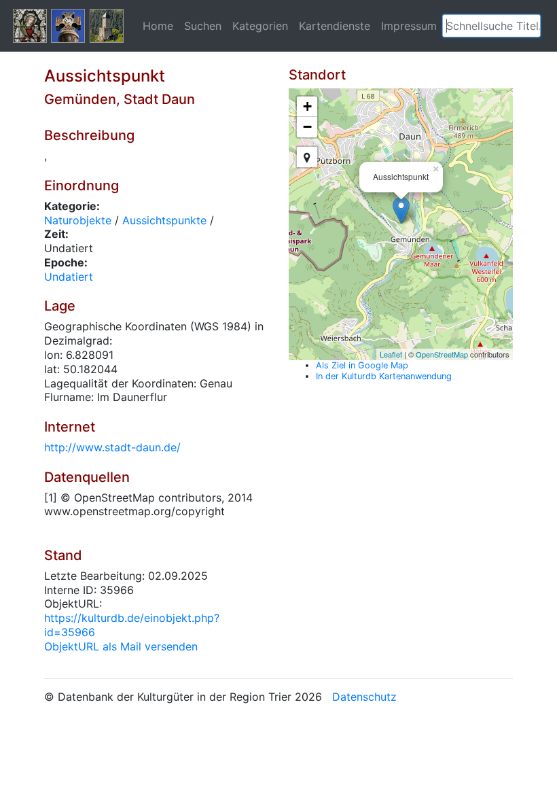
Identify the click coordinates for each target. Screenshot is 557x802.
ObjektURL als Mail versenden (121, 646)
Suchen (202, 26)
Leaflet (391, 354)
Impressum (409, 26)
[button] (530, 25)
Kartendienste (334, 26)
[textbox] (491, 26)
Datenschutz (364, 696)
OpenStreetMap (442, 354)
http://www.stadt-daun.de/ (112, 447)
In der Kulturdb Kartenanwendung (384, 376)
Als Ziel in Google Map (362, 365)
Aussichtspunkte (164, 220)
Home (158, 26)
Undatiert (68, 276)
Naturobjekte (77, 220)
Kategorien (260, 26)
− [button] (307, 126)
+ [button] (307, 106)
